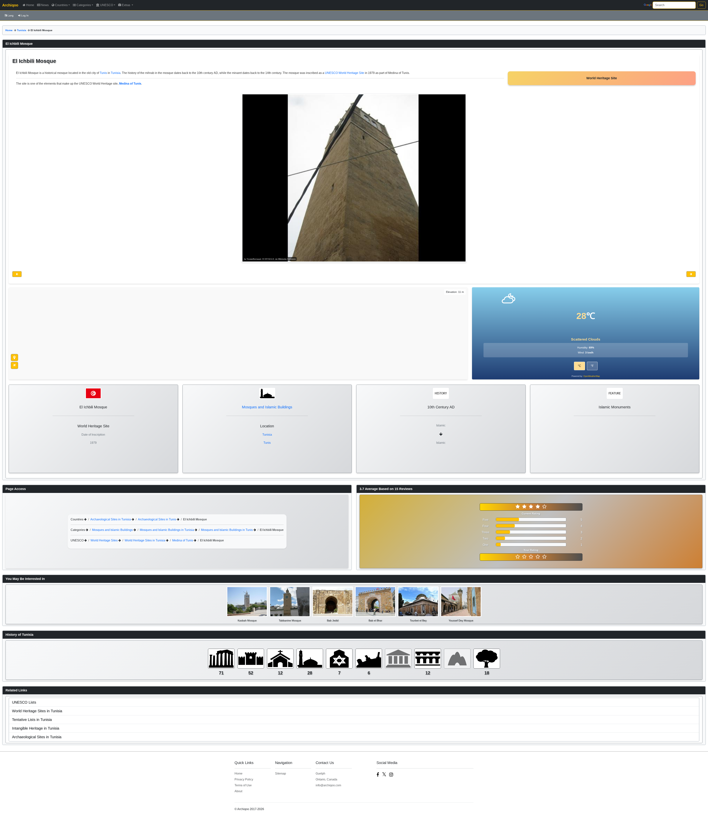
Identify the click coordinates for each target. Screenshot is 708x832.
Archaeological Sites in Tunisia (111, 519)
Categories (84, 5)
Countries (61, 5)
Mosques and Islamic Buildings (267, 407)
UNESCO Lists (24, 702)
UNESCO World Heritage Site (344, 72)
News (45, 5)
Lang (10, 15)
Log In (25, 15)
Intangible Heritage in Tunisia (35, 728)
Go (701, 5)
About (238, 791)
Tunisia (21, 30)
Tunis (103, 72)
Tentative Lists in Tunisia (32, 720)
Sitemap (280, 773)
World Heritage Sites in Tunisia (145, 540)
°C (579, 365)
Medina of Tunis (183, 540)
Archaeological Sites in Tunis (157, 519)
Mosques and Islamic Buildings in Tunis (227, 529)
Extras (126, 5)
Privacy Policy (244, 779)
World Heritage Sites (104, 540)
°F (592, 365)
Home (30, 5)
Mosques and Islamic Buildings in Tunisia (167, 529)
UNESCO (106, 5)
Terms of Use (243, 785)
